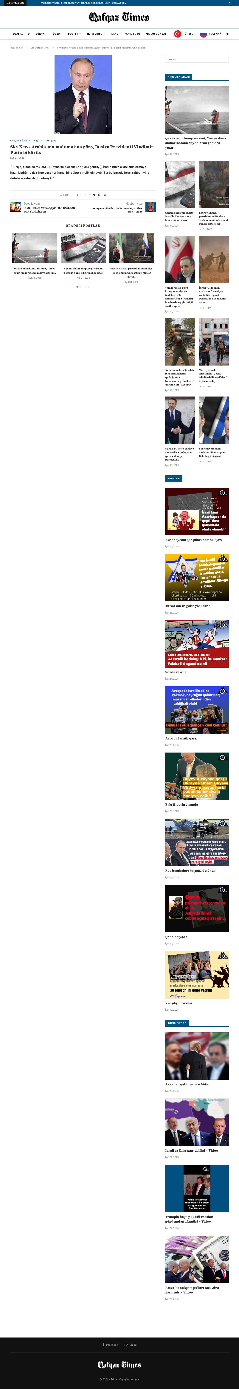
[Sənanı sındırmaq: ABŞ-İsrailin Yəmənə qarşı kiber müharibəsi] (83, 248)
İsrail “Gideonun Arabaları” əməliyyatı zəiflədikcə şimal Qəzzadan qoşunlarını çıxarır (212, 295)
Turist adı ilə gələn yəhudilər (187, 606)
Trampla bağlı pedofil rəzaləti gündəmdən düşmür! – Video (189, 1219)
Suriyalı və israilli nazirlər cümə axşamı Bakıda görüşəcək (212, 452)
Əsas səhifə (21, 33)
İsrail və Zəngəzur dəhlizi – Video (191, 1150)
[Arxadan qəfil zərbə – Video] (197, 1056)
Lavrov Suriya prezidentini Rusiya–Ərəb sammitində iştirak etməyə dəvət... (132, 273)
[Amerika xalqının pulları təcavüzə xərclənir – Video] (197, 1259)
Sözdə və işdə (175, 672)
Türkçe (187, 33)
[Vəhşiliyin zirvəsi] (197, 975)
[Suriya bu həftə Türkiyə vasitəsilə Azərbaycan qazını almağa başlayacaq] (180, 420)
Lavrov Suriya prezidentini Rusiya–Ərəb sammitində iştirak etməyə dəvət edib (214, 218)
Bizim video (94, 33)
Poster (73, 33)
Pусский (214, 33)
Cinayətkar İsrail (40, 47)
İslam (115, 33)
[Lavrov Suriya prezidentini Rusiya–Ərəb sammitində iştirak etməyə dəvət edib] (131, 248)
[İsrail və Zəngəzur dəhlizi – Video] (197, 1122)
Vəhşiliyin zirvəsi (178, 1003)
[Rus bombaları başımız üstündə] (197, 842)
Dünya (40, 33)
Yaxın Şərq (132, 33)
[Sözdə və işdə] (197, 644)
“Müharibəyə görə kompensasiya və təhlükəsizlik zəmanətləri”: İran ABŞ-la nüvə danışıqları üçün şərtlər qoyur (180, 297)
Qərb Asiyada (176, 937)
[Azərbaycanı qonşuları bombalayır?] (197, 511)
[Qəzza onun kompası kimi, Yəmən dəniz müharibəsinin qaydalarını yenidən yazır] (34, 248)
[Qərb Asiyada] (197, 908)
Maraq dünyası (156, 33)
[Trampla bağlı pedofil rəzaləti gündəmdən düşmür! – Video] (197, 1188)
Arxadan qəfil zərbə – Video (187, 1084)
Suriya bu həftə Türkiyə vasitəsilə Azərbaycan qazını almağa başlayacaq (179, 454)
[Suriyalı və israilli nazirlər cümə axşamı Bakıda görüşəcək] (214, 420)
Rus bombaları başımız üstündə (190, 871)
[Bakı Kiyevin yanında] (197, 776)
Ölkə (56, 33)
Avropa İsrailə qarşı (181, 738)
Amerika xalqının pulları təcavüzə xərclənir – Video (192, 1290)
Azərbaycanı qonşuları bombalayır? (194, 540)
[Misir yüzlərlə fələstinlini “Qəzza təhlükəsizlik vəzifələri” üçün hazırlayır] (214, 342)
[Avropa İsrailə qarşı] (197, 710)
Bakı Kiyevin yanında (181, 805)
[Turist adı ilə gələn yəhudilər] (197, 577)
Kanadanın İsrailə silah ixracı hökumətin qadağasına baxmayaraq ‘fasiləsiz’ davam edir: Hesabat (179, 377)
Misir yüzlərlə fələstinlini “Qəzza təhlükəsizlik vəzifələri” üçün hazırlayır (213, 376)
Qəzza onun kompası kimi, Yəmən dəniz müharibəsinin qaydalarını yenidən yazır (195, 143)
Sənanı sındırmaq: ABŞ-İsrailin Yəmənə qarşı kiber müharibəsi (180, 216)
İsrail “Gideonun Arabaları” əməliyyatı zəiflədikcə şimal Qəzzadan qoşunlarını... (86, 2)
